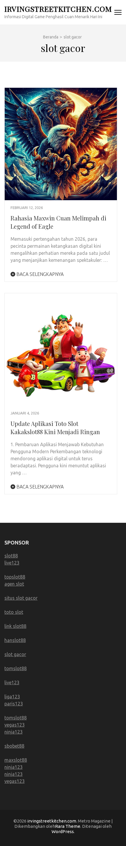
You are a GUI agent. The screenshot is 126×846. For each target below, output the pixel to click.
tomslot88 (15, 668)
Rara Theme (67, 826)
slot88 (11, 555)
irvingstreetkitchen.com (58, 9)
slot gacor (15, 654)
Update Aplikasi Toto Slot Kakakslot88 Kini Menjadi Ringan (55, 427)
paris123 (13, 703)
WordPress (63, 831)
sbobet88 (14, 746)
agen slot (14, 584)
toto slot (13, 612)
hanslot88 (15, 640)
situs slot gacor (21, 598)
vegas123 (14, 724)
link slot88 (15, 626)
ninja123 (13, 731)
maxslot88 (15, 760)
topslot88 (14, 576)
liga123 (12, 696)
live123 (11, 562)
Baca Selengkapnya (39, 274)
